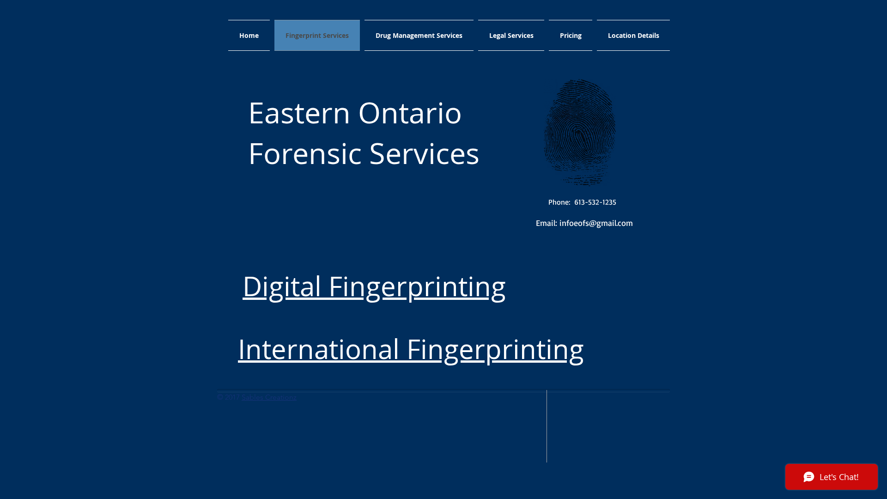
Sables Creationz (269, 397)
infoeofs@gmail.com (596, 223)
